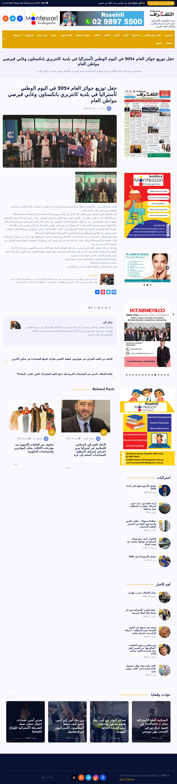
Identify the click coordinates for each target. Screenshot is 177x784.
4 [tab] (158, 375)
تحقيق (159, 43)
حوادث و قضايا (82, 35)
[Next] (14, 695)
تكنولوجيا (29, 35)
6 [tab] (152, 375)
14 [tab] (126, 375)
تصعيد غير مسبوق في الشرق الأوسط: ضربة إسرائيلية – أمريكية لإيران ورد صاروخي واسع (140, 630)
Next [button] (167, 267)
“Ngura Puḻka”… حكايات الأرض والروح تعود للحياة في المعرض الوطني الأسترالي (141, 524)
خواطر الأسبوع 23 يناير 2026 (142, 557)
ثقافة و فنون (66, 35)
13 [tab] (130, 375)
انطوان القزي (89, 439)
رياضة (54, 35)
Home (139, 71)
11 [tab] (136, 375)
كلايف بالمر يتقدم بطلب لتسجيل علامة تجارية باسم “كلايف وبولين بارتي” (141, 669)
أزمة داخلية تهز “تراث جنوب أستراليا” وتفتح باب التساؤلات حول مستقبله (142, 506)
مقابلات (168, 43)
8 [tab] (146, 375)
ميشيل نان (38, 439)
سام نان (102, 108)
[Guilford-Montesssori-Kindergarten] (147, 205)
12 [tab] (133, 375)
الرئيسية (168, 35)
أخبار (125, 35)
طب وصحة (42, 35)
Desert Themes (126, 779)
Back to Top (47, 777)
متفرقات (17, 35)
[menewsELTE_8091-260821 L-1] (147, 124)
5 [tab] (155, 375)
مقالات (96, 35)
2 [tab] (147, 285)
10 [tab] (139, 375)
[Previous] (8, 695)
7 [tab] (149, 375)
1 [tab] (150, 285)
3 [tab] (144, 285)
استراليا (135, 35)
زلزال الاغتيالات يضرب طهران (142, 593)
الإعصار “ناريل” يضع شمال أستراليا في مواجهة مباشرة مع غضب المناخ (141, 542)
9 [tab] (142, 375)
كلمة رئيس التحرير (152, 35)
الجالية (107, 35)
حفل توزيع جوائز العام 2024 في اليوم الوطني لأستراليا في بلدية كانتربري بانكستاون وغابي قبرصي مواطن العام (87, 71)
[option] (151, 721)
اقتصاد (117, 35)
